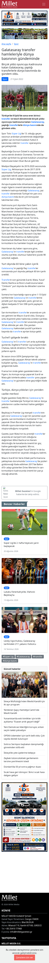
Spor (16, 43)
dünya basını (30, 125)
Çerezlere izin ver (24, 957)
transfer (6, 118)
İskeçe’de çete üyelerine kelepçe (19, 752)
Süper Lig (16, 133)
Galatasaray (37, 121)
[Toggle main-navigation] (43, 4)
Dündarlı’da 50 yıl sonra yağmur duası (22, 766)
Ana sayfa (6, 43)
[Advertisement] (24, 872)
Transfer (6, 279)
